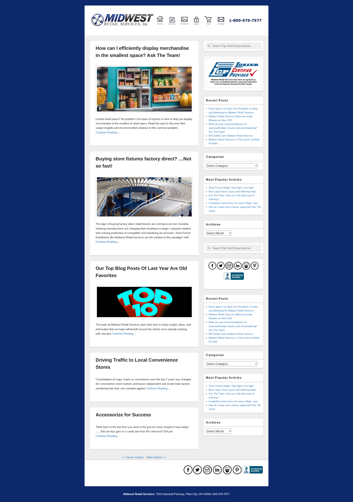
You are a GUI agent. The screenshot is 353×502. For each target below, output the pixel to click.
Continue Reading (108, 132)
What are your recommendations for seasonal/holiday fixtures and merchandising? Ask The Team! (233, 128)
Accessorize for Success (123, 414)
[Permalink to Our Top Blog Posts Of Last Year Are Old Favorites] (144, 320)
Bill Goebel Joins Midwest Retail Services (231, 135)
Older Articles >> (156, 457)
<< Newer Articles (133, 457)
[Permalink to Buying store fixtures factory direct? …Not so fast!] (144, 219)
